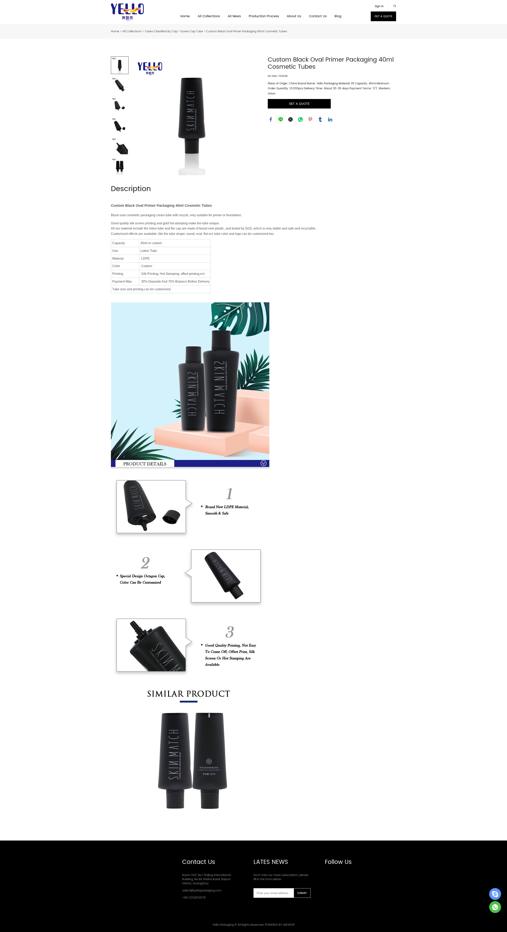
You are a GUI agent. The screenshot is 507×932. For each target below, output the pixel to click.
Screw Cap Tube (192, 31)
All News (234, 16)
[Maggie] (495, 907)
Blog (338, 16)
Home (185, 16)
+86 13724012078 (194, 897)
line (281, 119)
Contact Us (318, 16)
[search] (394, 6)
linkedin (330, 119)
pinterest (310, 119)
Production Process (264, 16)
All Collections (209, 16)
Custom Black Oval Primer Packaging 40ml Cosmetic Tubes (246, 31)
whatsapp (300, 119)
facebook (271, 119)
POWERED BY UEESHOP (280, 924)
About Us (294, 16)
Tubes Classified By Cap (161, 31)
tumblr (320, 119)
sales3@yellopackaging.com (201, 890)
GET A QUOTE (383, 16)
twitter (291, 119)
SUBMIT (302, 893)
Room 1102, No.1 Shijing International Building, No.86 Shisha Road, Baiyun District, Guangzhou (206, 879)
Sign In (379, 6)
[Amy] (495, 894)
